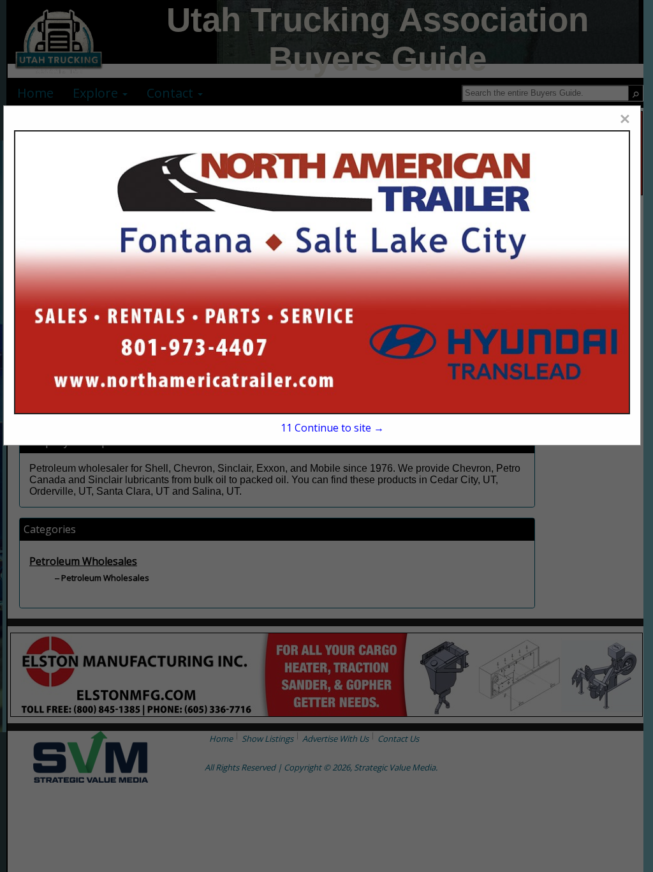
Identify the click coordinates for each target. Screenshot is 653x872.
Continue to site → (332, 428)
